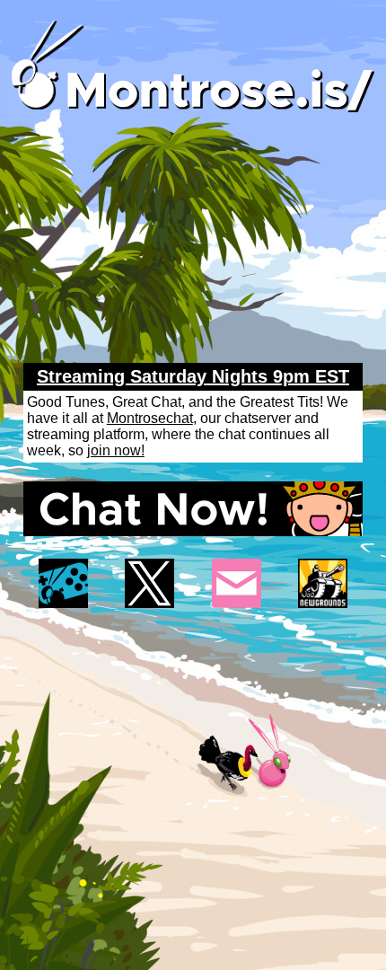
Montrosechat (150, 418)
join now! (116, 450)
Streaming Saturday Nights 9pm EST (193, 376)
